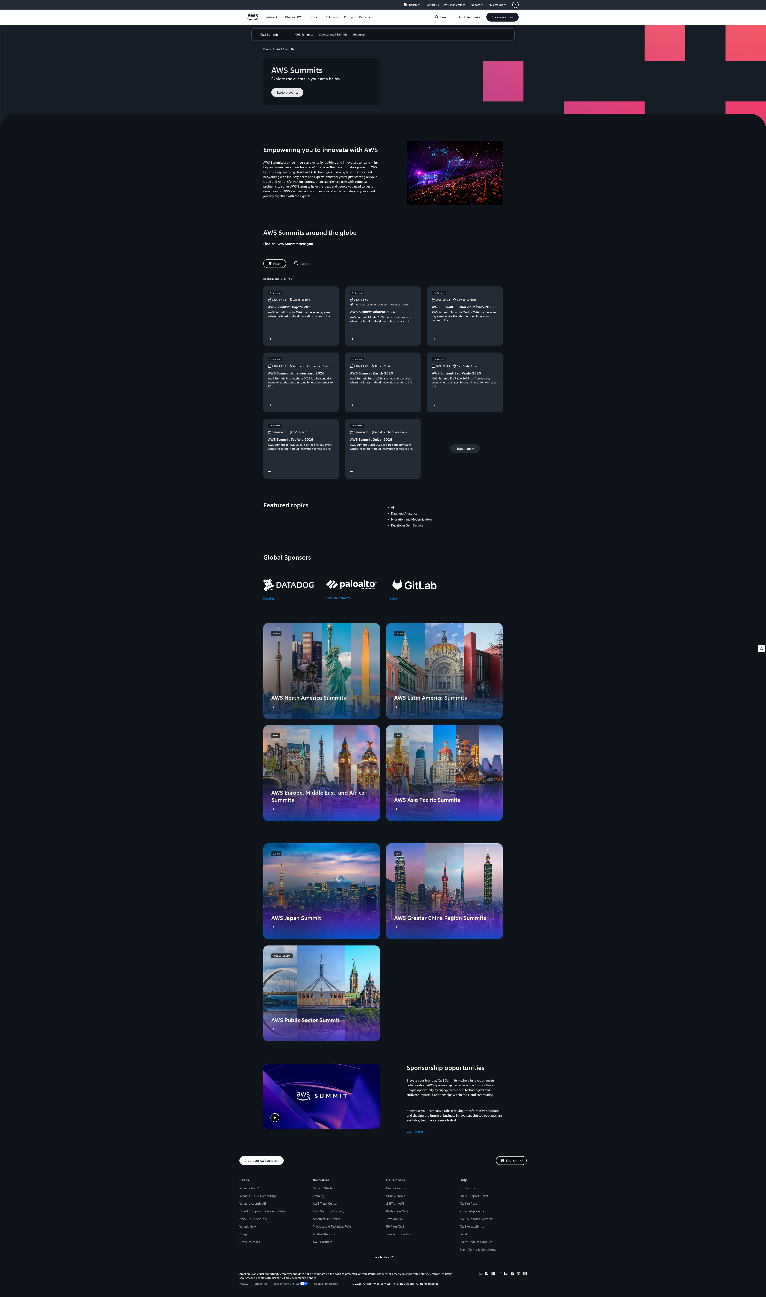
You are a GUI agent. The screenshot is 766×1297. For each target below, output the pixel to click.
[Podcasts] (518, 1274)
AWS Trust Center (325, 1203)
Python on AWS (397, 1211)
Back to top (381, 1257)
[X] (480, 1274)
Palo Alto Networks (338, 597)
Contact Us (467, 1188)
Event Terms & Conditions (478, 1250)
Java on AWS (395, 1219)
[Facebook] (486, 1274)
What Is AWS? (249, 1188)
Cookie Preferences (326, 1283)
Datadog (268, 598)
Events (267, 49)
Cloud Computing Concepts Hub (262, 1211)
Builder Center (396, 1188)
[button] (294, 17)
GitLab (393, 598)
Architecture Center (326, 1219)
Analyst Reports (324, 1234)
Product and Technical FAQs (332, 1226)
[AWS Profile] (515, 5)
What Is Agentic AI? (252, 1203)
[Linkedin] (493, 1274)
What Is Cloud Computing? (258, 1196)
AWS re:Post (468, 1203)
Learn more (415, 1131)
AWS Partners (322, 1242)
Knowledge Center (473, 1211)
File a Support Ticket (474, 1196)
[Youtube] (512, 1274)
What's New (247, 1226)
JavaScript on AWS (399, 1234)
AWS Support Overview (476, 1219)
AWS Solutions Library (328, 1211)
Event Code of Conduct (476, 1242)
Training (318, 1196)
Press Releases (249, 1242)
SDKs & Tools (395, 1196)
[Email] (525, 1274)
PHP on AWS (395, 1226)
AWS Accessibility (472, 1226)
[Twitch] (505, 1274)
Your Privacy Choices (286, 1283)
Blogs (243, 1234)
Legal (463, 1234)
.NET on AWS (395, 1203)
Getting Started (324, 1188)
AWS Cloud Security (253, 1219)
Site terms (261, 1283)
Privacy (243, 1283)
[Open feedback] (761, 648)
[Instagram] (499, 1274)
